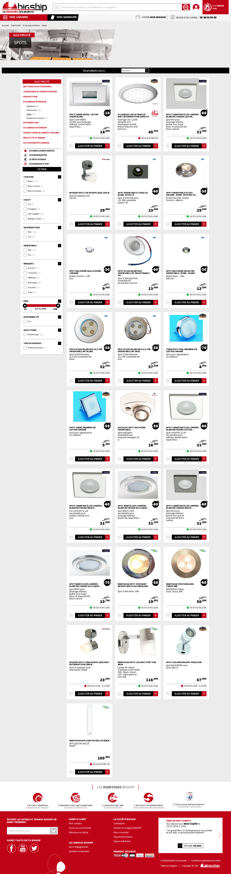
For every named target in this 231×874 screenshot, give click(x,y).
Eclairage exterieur (35, 127)
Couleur (28, 176)
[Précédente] (161, 835)
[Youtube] (23, 848)
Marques (28, 263)
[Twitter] (35, 848)
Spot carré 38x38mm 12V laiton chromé (82, 428)
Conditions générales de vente (205, 860)
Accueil (5, 25)
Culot (27, 199)
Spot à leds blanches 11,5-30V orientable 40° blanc (85, 350)
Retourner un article (78, 832)
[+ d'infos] (71, 146)
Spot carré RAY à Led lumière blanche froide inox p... (85, 507)
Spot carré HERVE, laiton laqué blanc (83, 115)
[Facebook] (12, 848)
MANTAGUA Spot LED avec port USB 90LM (137, 663)
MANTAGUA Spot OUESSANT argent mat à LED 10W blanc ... (133, 586)
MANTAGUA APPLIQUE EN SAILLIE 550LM (89, 740)
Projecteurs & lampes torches (41, 132)
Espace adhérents (122, 841)
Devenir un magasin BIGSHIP (127, 827)
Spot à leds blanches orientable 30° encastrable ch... (134, 273)
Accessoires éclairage (36, 142)
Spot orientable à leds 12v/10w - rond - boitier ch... (181, 194)
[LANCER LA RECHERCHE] (186, 7)
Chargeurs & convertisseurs (40, 91)
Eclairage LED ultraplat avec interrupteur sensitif (133, 115)
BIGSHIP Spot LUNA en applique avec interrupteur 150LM (89, 663)
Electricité (15, 25)
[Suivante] (220, 835)
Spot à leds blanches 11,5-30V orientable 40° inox (134, 350)
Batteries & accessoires (37, 86)
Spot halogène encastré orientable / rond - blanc (180, 272)
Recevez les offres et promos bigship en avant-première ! (31, 821)
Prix (25, 301)
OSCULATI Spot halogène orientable (132, 428)
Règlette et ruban (34, 137)
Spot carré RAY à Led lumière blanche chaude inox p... (182, 507)
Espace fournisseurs (123, 836)
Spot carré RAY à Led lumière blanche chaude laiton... (182, 115)
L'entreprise (119, 823)
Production (30, 96)
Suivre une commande (80, 827)
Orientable (30, 245)
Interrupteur (31, 227)
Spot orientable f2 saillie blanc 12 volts (133, 194)
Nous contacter (121, 832)
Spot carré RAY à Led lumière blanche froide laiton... (182, 428)
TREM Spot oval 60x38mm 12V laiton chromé (181, 350)
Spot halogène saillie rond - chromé (85, 272)
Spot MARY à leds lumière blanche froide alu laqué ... (133, 507)
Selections (29, 330)
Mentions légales (169, 866)
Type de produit (32, 343)
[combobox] (56, 7)
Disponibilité (31, 317)
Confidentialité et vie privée (173, 860)
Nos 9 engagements (78, 846)
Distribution (30, 122)
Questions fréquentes (79, 851)
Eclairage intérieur (31, 25)
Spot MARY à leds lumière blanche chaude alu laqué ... (85, 585)
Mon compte (75, 823)
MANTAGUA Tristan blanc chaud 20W (180, 585)
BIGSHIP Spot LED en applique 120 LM (89, 193)
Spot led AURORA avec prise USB (184, 662)
